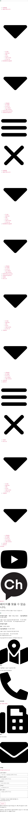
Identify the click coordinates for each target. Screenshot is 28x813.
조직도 (6, 56)
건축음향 (7, 103)
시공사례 (5, 380)
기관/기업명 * (3, 772)
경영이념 (7, 53)
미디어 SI (7, 106)
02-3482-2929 (3, 703)
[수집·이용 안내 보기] (5, 800)
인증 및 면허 (8, 57)
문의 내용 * (2, 789)
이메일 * (2, 785)
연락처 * (2, 781)
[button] (14, 141)
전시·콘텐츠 (8, 108)
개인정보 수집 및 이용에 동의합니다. (9, 799)
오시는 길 (7, 59)
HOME (4, 277)
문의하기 (5, 382)
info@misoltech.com (5, 770)
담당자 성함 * (3, 776)
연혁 (6, 54)
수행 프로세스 (8, 109)
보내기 (2, 803)
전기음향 (7, 104)
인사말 (6, 51)
